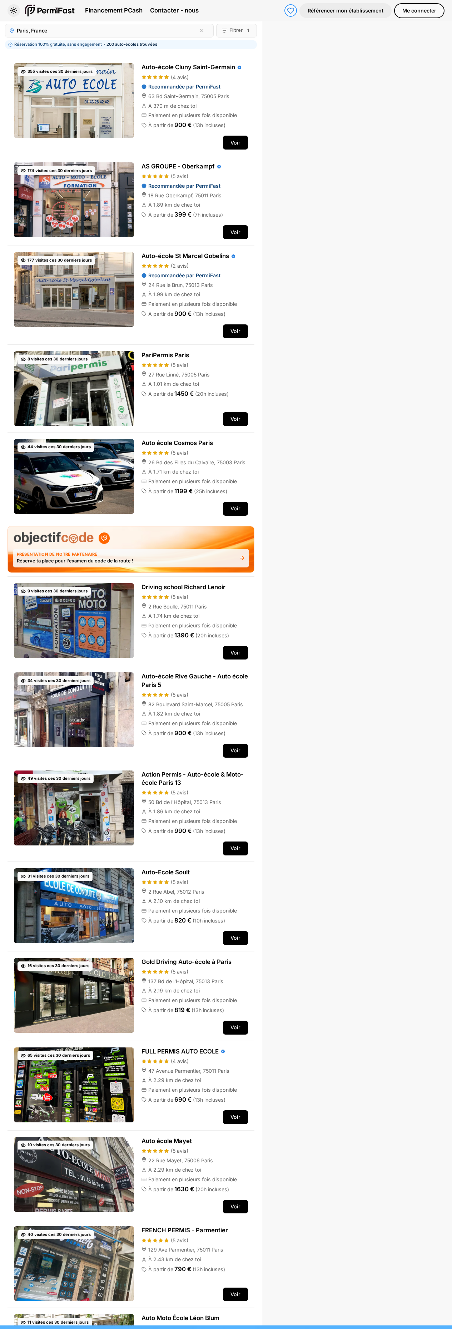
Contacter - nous (174, 10)
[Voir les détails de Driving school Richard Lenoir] (131, 621)
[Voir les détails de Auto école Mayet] (131, 1175)
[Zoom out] (442, 42)
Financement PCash (114, 10)
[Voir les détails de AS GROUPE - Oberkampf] (131, 201)
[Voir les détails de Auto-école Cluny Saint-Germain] (131, 106)
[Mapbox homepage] (280, 1319)
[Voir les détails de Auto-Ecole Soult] (131, 906)
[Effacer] (202, 30)
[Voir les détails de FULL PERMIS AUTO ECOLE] (131, 1085)
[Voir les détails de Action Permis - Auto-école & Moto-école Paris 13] (131, 812)
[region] (357, 673)
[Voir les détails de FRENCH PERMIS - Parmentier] (131, 1264)
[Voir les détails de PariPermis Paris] (131, 388)
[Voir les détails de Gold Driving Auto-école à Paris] (131, 996)
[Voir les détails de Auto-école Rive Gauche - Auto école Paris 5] (131, 715)
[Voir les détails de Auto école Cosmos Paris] (131, 477)
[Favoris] (290, 10)
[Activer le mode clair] (14, 10)
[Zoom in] (442, 30)
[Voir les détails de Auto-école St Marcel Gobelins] (131, 295)
